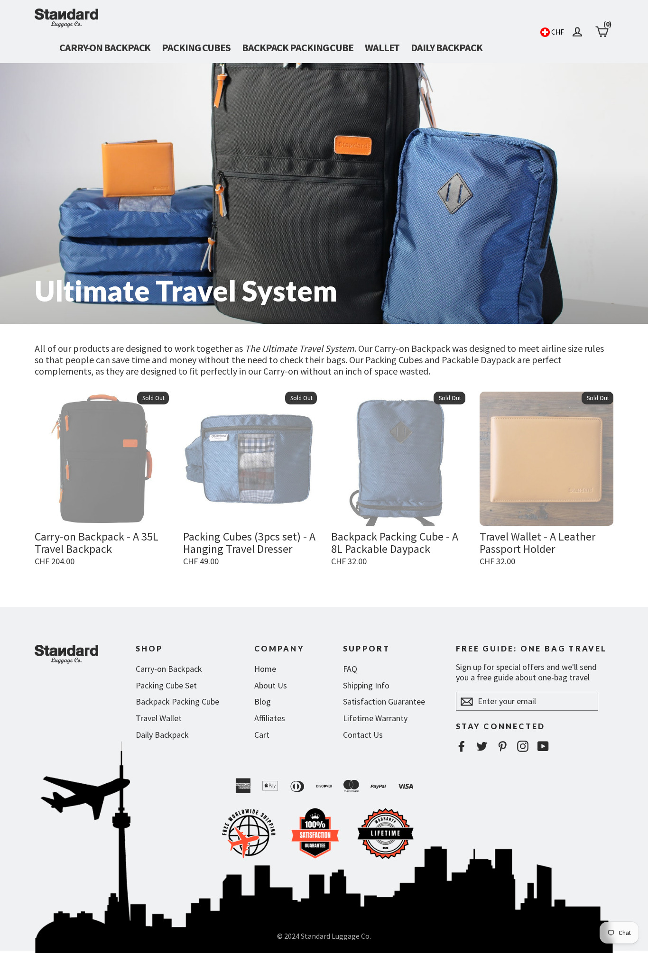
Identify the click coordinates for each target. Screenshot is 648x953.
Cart (261, 734)
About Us (270, 685)
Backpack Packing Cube (297, 47)
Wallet (382, 47)
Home (265, 668)
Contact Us (363, 734)
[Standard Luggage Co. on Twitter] (482, 746)
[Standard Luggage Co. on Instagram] (522, 746)
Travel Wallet (159, 718)
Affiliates (269, 718)
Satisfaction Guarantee (384, 701)
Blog (262, 701)
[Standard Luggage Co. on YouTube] (543, 746)
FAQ (350, 668)
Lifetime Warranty (375, 718)
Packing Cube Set (166, 685)
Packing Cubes (196, 47)
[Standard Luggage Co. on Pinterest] (502, 746)
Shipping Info (366, 685)
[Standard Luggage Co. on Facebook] (461, 746)
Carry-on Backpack (104, 47)
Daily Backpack (446, 47)
